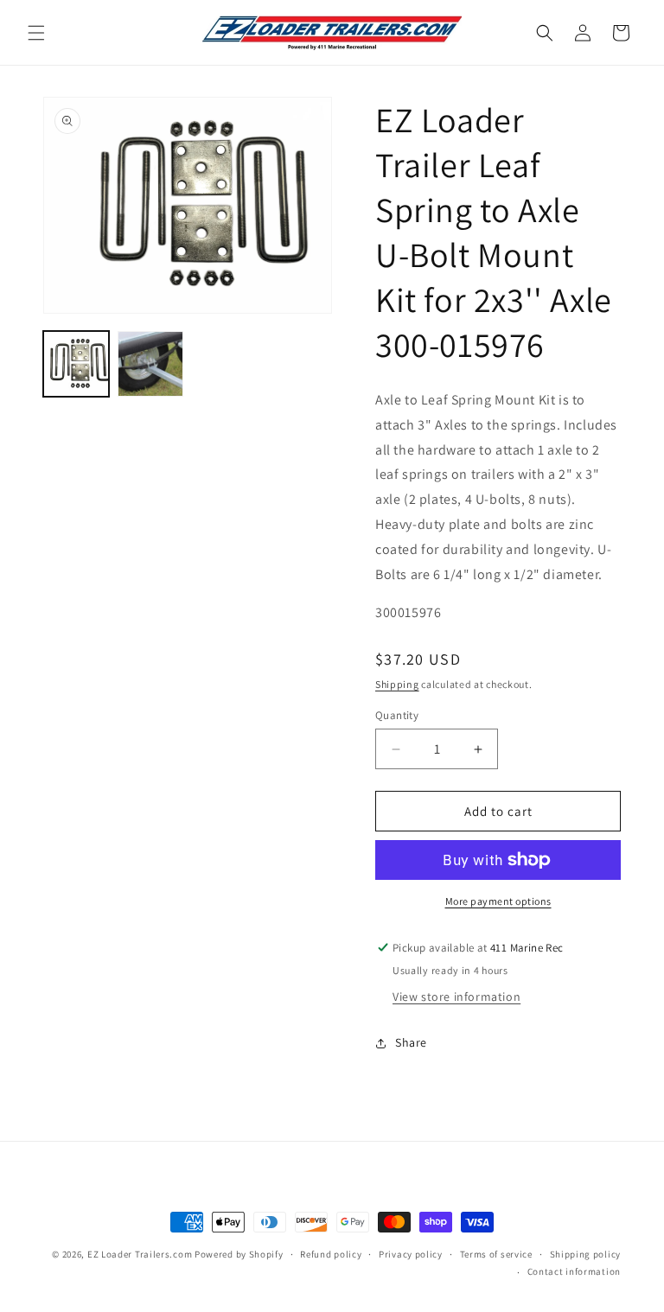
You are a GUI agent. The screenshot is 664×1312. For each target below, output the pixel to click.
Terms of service (496, 1254)
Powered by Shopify (239, 1254)
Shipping (397, 684)
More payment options (498, 901)
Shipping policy (586, 1254)
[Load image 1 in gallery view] (76, 364)
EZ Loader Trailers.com (139, 1254)
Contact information (574, 1271)
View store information (456, 996)
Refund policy (330, 1254)
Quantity (396, 715)
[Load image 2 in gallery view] (150, 364)
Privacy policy (411, 1254)
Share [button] (411, 1042)
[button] (36, 33)
